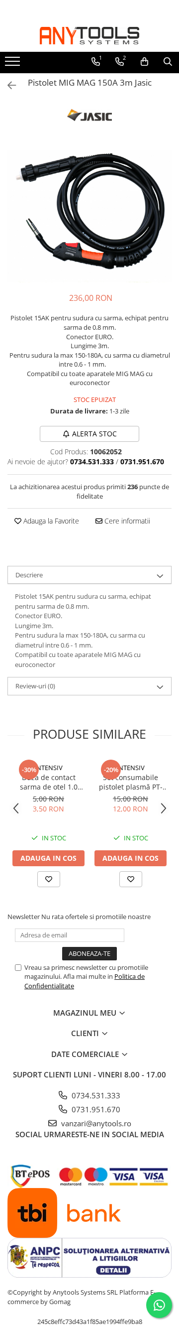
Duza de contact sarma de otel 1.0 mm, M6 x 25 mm (49, 782)
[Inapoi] (7, 85)
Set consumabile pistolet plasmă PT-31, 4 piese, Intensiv (130, 782)
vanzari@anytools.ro (95, 1123)
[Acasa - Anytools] (89, 35)
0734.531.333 (95, 1095)
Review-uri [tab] (35, 685)
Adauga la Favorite (50, 521)
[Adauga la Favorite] (48, 879)
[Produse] (13, 64)
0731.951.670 (95, 1109)
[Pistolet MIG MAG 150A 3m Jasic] (89, 216)
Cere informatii (126, 521)
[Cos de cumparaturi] (144, 62)
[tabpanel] (89, 216)
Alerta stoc (94, 433)
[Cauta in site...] (168, 62)
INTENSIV (48, 767)
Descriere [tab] (29, 574)
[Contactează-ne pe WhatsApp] (159, 1305)
